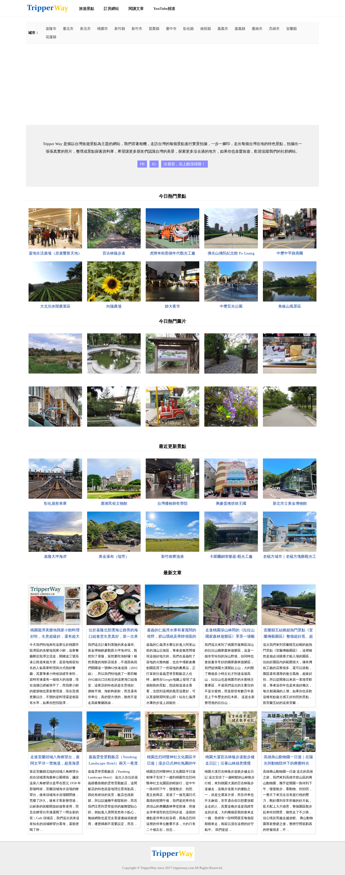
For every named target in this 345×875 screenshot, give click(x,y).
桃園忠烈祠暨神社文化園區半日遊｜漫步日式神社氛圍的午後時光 (171, 763)
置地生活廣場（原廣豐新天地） (55, 253)
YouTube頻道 (164, 9)
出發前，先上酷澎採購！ (184, 164)
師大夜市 (172, 306)
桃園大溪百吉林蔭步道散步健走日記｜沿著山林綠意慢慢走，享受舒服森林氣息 (230, 763)
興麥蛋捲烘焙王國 (231, 503)
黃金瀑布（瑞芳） (114, 557)
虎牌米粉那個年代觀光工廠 (172, 253)
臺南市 (257, 29)
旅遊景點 (86, 9)
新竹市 (137, 29)
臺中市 (171, 29)
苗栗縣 (154, 29)
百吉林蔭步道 (114, 253)
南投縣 (205, 29)
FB (142, 164)
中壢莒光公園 (231, 306)
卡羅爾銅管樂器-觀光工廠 (231, 557)
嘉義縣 (240, 29)
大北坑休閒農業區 (55, 306)
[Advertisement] (172, 84)
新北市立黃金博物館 (290, 503)
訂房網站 (111, 9)
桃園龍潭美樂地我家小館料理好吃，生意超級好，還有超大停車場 (55, 636)
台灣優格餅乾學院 (172, 503)
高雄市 (274, 29)
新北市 (85, 29)
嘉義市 (222, 29)
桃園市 (102, 29)
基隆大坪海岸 (55, 557)
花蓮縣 (51, 37)
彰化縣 (188, 29)
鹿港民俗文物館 (114, 503)
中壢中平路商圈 (290, 253)
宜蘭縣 (291, 29)
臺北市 (68, 29)
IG (154, 164)
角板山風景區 (289, 306)
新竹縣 (119, 29)
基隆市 (51, 29)
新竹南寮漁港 (172, 557)
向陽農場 (113, 306)
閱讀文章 (136, 9)
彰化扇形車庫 (55, 503)
